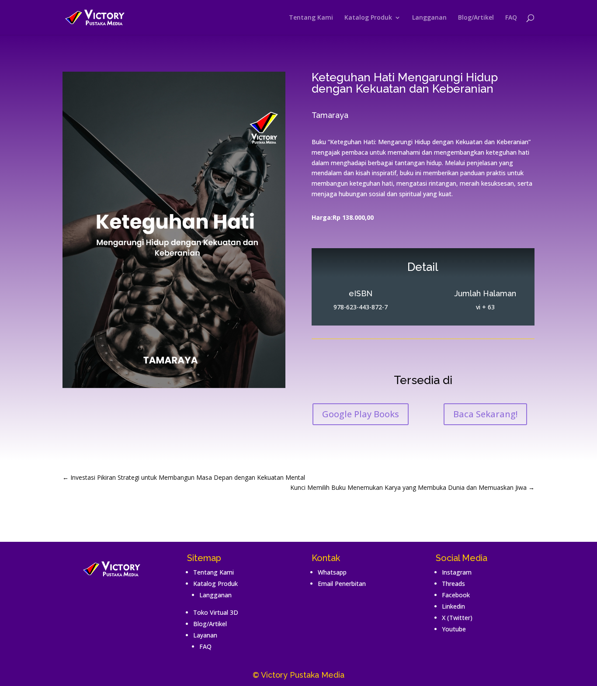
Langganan (429, 17)
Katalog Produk (368, 17)
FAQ (511, 17)
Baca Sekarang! (485, 414)
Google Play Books (360, 414)
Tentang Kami (311, 17)
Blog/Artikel (476, 17)
